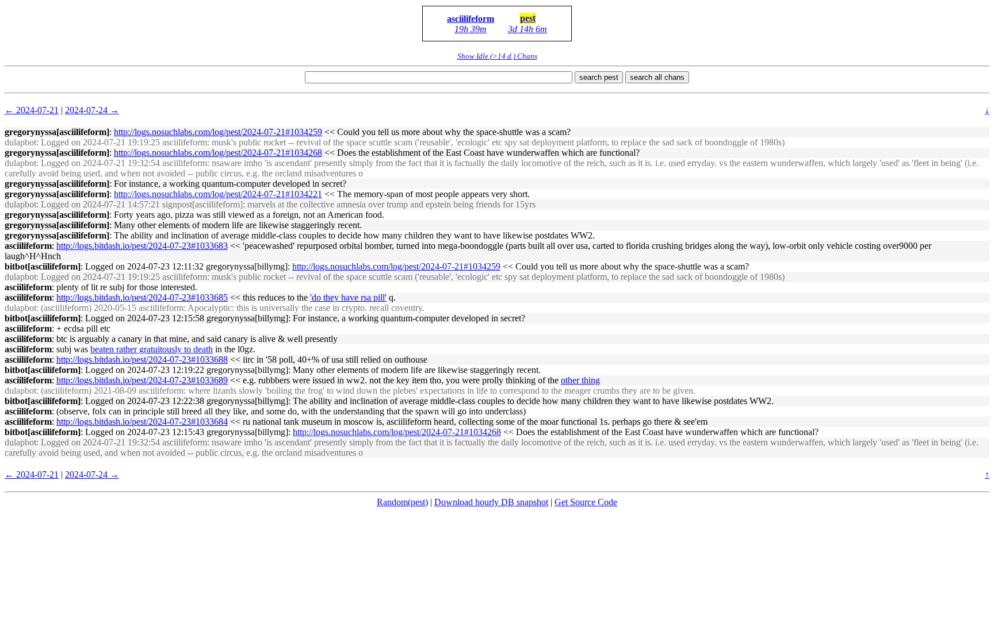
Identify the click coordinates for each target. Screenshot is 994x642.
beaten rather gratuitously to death (151, 349)
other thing (580, 380)
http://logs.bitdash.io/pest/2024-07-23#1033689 (142, 380)
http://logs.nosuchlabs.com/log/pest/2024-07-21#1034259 (218, 132)
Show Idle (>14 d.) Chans (497, 56)
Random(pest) (402, 502)
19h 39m (470, 29)
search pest (598, 77)
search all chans (657, 77)
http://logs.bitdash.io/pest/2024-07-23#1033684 (142, 421)
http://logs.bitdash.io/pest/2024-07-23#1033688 (142, 359)
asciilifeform (470, 19)
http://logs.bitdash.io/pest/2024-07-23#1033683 (142, 246)
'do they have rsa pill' (348, 297)
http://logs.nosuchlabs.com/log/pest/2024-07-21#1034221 (218, 194)
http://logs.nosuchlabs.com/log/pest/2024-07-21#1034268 (218, 152)
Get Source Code (586, 502)
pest (528, 18)
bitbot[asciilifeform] (43, 266)
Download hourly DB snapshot (491, 502)
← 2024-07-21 (32, 110)
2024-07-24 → (92, 110)
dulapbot (20, 142)
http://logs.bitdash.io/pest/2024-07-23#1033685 (142, 297)
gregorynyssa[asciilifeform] (57, 132)
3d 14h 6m (527, 29)
